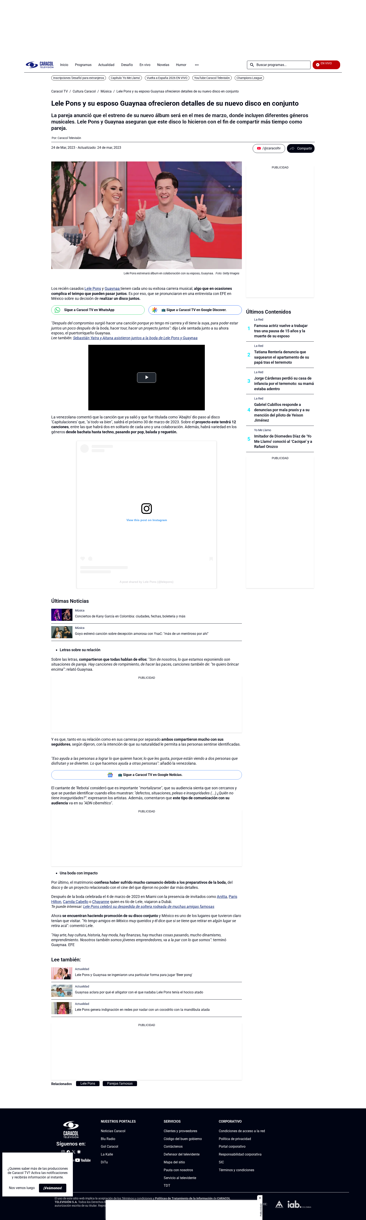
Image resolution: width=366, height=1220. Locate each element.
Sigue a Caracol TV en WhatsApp (89, 310)
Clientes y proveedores (180, 1131)
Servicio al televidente (180, 1178)
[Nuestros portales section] (137, 1121)
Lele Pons (93, 288)
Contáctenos (173, 1146)
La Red (258, 319)
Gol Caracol (109, 1146)
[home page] (39, 65)
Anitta (222, 896)
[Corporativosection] (263, 1121)
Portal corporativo (232, 1146)
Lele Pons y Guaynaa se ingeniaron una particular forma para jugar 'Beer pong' (133, 975)
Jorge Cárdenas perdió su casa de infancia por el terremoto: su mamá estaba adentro (284, 383)
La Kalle (107, 1154)
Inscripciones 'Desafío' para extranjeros (78, 78)
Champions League (249, 78)
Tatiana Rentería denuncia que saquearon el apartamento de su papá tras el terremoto (281, 357)
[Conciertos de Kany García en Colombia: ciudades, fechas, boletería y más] (61, 615)
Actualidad (82, 969)
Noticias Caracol (113, 1131)
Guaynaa (113, 288)
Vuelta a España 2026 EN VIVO (167, 78)
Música (106, 91)
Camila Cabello (75, 901)
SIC (221, 1162)
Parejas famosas (120, 1083)
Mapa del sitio (174, 1162)
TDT (167, 1186)
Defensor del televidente (182, 1154)
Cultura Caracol (84, 91)
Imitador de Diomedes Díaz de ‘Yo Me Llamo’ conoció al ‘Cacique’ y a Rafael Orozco (283, 441)
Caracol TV (59, 91)
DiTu (104, 1162)
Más (197, 65)
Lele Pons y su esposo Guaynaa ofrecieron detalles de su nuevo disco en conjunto (177, 91)
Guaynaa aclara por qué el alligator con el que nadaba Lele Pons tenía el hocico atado (139, 992)
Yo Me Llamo (262, 430)
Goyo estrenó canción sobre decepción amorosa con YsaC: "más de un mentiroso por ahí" (141, 634)
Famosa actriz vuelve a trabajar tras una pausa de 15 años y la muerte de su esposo (281, 330)
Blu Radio (108, 1139)
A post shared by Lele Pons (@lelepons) (146, 581)
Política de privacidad (235, 1139)
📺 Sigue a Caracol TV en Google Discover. (194, 310)
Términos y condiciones (236, 1170)
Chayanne (100, 901)
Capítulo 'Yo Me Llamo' (125, 78)
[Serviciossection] (200, 1121)
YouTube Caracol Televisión (212, 78)
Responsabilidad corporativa (240, 1154)
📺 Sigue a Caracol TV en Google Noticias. (150, 775)
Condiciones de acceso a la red (242, 1131)
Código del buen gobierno (183, 1139)
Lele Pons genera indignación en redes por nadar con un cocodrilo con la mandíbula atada (142, 1010)
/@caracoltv (271, 148)
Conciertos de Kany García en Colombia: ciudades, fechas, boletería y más (130, 616)
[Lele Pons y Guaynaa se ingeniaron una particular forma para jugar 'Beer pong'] (61, 973)
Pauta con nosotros (178, 1170)
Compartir (304, 148)
